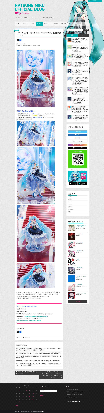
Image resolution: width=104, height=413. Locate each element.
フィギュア (27, 337)
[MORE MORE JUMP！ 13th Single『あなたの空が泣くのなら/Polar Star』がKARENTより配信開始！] (69, 47)
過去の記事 (70, 209)
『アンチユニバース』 (81, 293)
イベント (25, 23)
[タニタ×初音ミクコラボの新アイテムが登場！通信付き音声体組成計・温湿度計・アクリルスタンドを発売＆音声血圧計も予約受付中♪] (69, 89)
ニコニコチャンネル (78, 141)
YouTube (78, 138)
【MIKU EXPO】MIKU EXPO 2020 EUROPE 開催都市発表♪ (26, 373)
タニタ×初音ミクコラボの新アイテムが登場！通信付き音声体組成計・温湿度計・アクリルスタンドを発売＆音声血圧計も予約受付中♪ (80, 90)
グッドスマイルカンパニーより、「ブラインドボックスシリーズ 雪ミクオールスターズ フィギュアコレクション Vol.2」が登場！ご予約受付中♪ (38, 349)
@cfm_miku (78, 131)
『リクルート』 (79, 233)
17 (23, 396)
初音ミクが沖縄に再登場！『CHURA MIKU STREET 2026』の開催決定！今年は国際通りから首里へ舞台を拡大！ (80, 109)
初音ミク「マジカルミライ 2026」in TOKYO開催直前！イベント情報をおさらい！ (80, 56)
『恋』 (77, 259)
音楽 (33, 23)
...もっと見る (78, 301)
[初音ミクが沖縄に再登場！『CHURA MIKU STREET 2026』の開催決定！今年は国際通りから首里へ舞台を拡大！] (69, 108)
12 (29, 393)
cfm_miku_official (78, 144)
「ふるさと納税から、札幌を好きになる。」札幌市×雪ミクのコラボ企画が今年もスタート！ (80, 64)
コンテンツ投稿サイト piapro (72, 389)
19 (29, 396)
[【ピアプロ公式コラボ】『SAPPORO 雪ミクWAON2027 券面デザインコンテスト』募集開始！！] (69, 99)
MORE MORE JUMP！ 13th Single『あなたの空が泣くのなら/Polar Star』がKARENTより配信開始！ (80, 48)
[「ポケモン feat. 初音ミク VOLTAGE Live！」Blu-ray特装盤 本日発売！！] (69, 40)
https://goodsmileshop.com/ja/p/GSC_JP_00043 (29, 320)
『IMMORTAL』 (80, 267)
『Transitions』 (79, 284)
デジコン (46, 23)
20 (33, 396)
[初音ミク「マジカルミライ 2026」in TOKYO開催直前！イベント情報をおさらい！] (69, 56)
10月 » (17, 405)
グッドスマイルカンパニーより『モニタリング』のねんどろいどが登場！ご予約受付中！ (39, 353)
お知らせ (55, 23)
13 (33, 393)
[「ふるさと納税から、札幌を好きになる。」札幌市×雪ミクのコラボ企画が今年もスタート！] (69, 64)
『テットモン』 (79, 242)
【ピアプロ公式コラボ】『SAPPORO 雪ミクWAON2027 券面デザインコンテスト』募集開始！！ (80, 100)
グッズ (39, 23)
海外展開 (63, 23)
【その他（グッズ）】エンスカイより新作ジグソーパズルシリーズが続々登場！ (80, 71)
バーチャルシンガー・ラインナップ (74, 394)
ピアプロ (71, 23)
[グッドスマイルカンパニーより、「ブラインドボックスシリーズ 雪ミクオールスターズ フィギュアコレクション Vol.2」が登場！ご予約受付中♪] (69, 79)
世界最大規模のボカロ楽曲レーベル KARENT (76, 392)
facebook (78, 134)
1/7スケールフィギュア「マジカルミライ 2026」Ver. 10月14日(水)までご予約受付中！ (38, 360)
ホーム (18, 23)
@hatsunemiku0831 (78, 147)
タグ (83, 35)
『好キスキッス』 (80, 250)
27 (33, 399)
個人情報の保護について (71, 397)
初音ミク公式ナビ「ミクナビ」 (78, 170)
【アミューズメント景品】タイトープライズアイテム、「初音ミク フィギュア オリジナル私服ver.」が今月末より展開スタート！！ (51, 374)
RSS (42, 395)
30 (19, 402)
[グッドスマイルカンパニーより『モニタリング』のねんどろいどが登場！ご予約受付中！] (69, 117)
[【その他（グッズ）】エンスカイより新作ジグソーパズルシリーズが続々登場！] (69, 71)
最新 (72, 35)
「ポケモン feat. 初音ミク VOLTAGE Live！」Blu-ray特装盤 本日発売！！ (79, 40)
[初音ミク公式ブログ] (30, 9)
